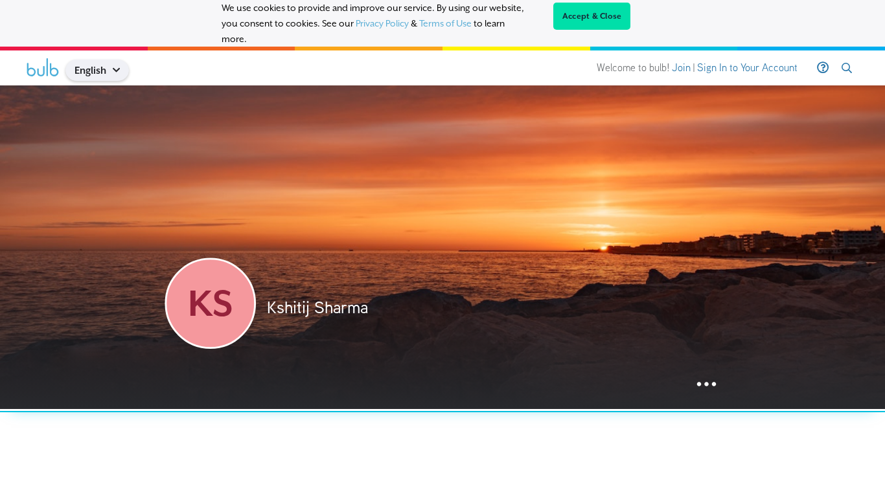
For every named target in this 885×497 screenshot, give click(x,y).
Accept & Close (592, 16)
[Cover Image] (442, 247)
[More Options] (706, 385)
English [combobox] (90, 70)
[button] (121, 70)
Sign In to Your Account (747, 67)
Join (681, 67)
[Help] (823, 68)
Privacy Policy (382, 23)
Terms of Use (445, 23)
